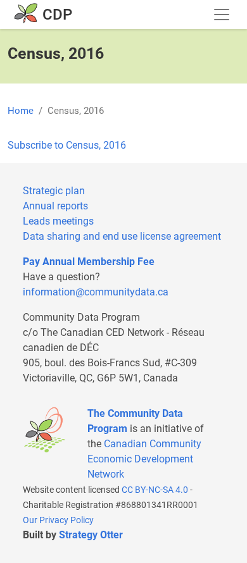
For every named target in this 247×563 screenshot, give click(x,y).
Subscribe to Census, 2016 (67, 145)
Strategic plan (54, 191)
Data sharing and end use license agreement (122, 236)
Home (21, 110)
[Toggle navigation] (221, 14)
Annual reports (55, 206)
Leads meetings (58, 221)
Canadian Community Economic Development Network (144, 459)
